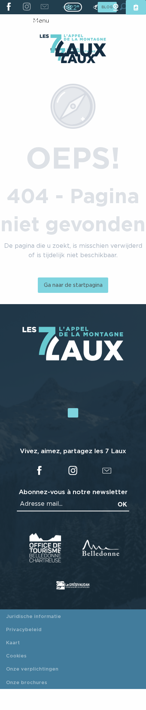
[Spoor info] (95, 7)
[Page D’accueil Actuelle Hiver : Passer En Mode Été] (73, 7)
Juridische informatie (33, 616)
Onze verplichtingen (32, 668)
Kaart (13, 642)
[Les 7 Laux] (73, 358)
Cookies (16, 655)
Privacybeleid (24, 629)
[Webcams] (116, 7)
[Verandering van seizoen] (75, 7)
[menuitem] (73, 46)
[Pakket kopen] (136, 7)
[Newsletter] (44, 7)
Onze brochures (26, 682)
